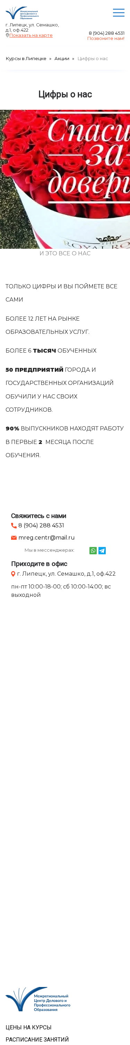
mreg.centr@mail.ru (46, 537)
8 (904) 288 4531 (106, 33)
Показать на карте (31, 35)
